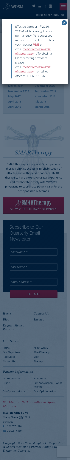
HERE (36, 44)
